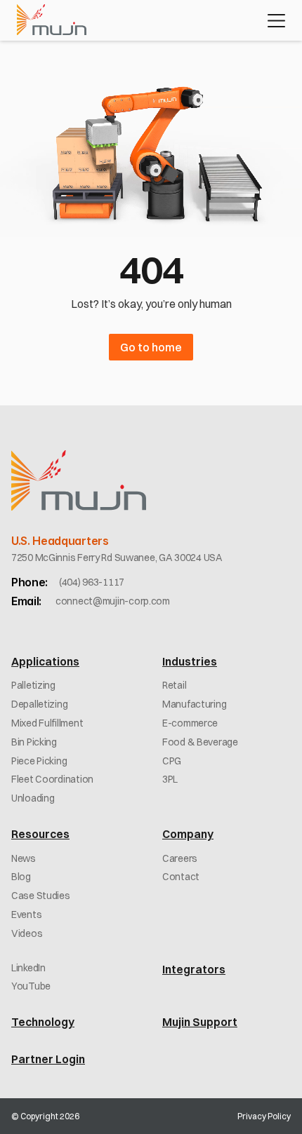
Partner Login (48, 1059)
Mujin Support (199, 1022)
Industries (189, 661)
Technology (42, 1022)
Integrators (193, 969)
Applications (45, 661)
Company (188, 834)
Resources (40, 834)
